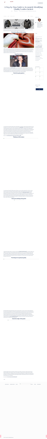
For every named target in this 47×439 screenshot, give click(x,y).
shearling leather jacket (37, 54)
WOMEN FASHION (12, 384)
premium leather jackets (37, 53)
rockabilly (40, 53)
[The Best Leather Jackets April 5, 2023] (0, 436)
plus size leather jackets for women (38, 52)
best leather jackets (38, 38)
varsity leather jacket (37, 57)
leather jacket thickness (26, 192)
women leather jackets (37, 58)
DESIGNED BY (39, 384)
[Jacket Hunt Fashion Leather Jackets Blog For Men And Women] (8, 1)
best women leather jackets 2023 (38, 41)
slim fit (41, 54)
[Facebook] (40, 437)
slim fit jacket (36, 55)
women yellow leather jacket (37, 59)
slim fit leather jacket (39, 55)
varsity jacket (37, 56)
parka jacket (36, 51)
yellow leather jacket (37, 60)
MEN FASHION (7, 384)
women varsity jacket (41, 58)
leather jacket (39, 45)
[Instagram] (42, 437)
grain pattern (21, 127)
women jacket (40, 57)
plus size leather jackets (41, 51)
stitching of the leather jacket (23, 251)
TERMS (35, 384)
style (41, 55)
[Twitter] (41, 437)
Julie (8, 16)
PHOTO (17, 384)
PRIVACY (32, 384)
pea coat (38, 51)
